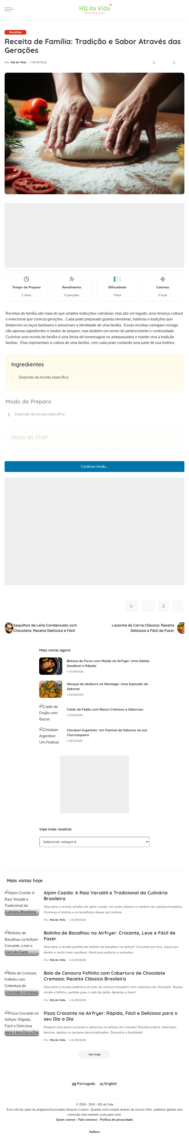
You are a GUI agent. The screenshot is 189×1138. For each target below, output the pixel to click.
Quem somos (65, 1119)
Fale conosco (87, 1119)
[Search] (181, 9)
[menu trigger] (10, 9)
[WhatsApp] (174, 62)
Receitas (15, 32)
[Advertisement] (94, 235)
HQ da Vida (18, 62)
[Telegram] (180, 62)
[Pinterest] (167, 62)
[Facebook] (154, 62)
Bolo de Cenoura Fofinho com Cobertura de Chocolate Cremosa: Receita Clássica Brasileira (104, 976)
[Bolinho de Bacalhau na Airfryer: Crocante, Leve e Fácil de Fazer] (22, 943)
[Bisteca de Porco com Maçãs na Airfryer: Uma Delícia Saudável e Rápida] (50, 666)
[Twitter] (160, 62)
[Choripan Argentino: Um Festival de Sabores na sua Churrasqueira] (50, 735)
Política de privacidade (116, 1119)
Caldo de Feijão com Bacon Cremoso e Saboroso (105, 709)
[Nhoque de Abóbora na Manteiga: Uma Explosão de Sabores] (50, 689)
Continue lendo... (95, 467)
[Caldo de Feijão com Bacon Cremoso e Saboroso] (50, 712)
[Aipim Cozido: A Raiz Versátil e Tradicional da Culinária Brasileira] (22, 903)
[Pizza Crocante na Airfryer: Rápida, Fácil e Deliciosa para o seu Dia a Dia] (22, 1023)
